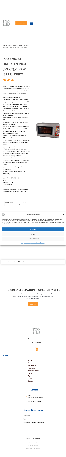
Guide (30, 378)
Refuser (33, 234)
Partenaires (31, 368)
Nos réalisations (33, 371)
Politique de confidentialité (38, 243)
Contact (30, 381)
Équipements (32, 365)
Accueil (30, 360)
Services (31, 363)
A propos (31, 376)
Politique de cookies (26, 243)
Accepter (33, 229)
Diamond (8, 80)
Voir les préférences (33, 238)
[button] (63, 215)
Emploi (30, 373)
